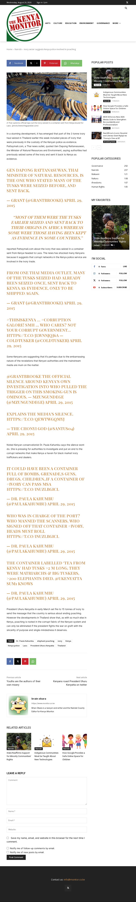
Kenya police (14, 645)
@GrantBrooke (24, 376)
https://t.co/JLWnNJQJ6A (33, 335)
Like (125, 266)
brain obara (39, 698)
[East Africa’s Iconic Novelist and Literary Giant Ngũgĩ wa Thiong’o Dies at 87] (97, 135)
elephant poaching (45, 641)
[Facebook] (10, 661)
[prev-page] (94, 147)
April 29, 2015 (59, 402)
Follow (123, 273)
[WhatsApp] (33, 661)
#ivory (14, 484)
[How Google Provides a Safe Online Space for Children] (74, 741)
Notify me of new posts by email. (27, 852)
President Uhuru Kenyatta (42, 645)
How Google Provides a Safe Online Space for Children (73, 756)
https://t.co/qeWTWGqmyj (36, 419)
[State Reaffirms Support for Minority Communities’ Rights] (19, 741)
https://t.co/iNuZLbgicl (33, 489)
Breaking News (109, 142)
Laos (25, 645)
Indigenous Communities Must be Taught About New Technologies (46, 756)
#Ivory (75, 526)
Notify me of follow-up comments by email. (32, 848)
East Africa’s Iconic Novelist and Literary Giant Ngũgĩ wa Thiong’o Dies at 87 (115, 135)
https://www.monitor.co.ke (43, 703)
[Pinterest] (25, 661)
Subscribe (122, 287)
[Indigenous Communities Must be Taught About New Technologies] (46, 741)
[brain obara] (18, 705)
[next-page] (99, 147)
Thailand (61, 645)
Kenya (68, 641)
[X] (127, 2)
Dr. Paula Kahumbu (25, 641)
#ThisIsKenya (21, 319)
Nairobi (11, 748)
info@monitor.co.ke (74, 879)
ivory (60, 641)
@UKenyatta (68, 578)
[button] (126, 8)
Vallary (97, 245)
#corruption (56, 319)
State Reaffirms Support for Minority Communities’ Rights (19, 756)
